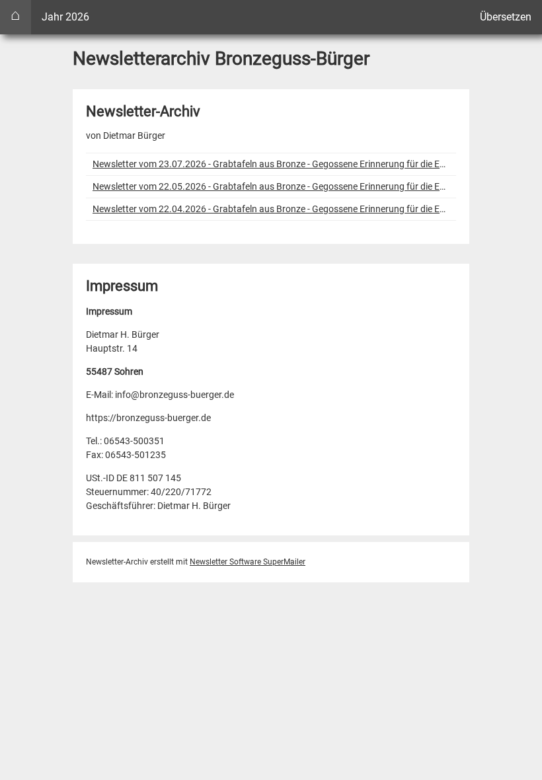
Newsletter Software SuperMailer (247, 561)
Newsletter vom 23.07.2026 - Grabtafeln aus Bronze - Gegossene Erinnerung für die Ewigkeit (271, 164)
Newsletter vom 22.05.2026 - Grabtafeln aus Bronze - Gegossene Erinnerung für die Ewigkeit (271, 186)
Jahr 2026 (65, 17)
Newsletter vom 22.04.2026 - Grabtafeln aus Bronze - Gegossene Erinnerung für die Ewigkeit (271, 209)
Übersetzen (505, 17)
